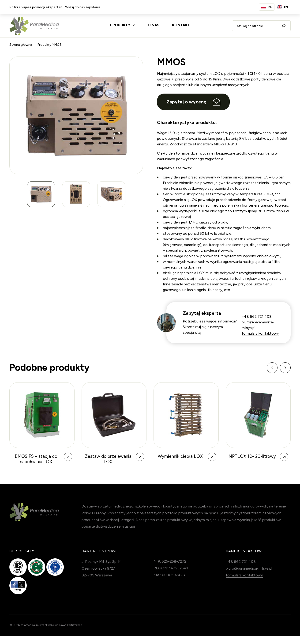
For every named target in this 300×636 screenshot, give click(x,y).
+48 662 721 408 (257, 316)
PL (270, 7)
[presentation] (272, 367)
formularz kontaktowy (260, 333)
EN (286, 7)
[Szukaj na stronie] (284, 25)
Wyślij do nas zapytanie (82, 7)
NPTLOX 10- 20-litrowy (180, 456)
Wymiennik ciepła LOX (108, 456)
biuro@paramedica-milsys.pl (249, 568)
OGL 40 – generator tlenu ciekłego (252, 459)
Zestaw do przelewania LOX (36, 459)
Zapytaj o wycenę (186, 102)
